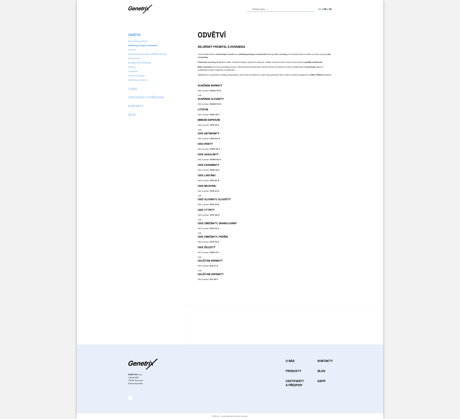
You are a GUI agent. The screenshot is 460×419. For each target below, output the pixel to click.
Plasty (131, 67)
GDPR (321, 381)
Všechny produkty (137, 79)
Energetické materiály (139, 62)
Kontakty (136, 106)
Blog (132, 115)
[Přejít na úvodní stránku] (140, 9)
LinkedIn (130, 398)
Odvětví (134, 35)
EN (325, 9)
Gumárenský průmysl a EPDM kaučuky (147, 54)
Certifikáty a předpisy (146, 97)
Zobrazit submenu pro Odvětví (143, 35)
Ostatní (132, 49)
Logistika (133, 71)
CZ (319, 9)
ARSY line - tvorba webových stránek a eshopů (230, 416)
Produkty (293, 371)
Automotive (134, 58)
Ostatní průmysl (136, 75)
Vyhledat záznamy (248, 9)
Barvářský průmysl (137, 41)
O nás (132, 89)
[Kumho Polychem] (285, 337)
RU (330, 9)
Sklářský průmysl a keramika (142, 45)
